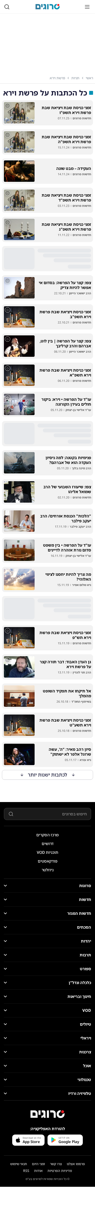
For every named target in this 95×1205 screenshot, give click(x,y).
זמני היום (38, 1163)
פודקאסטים (47, 861)
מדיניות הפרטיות (60, 1170)
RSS (26, 1170)
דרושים (48, 843)
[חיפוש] (7, 7)
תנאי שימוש (18, 1163)
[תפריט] (87, 7)
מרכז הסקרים (47, 835)
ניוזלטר (48, 870)
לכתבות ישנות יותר (47, 774)
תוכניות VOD (47, 852)
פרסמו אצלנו (76, 1163)
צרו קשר (56, 1163)
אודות (38, 1170)
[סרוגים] (47, 1114)
